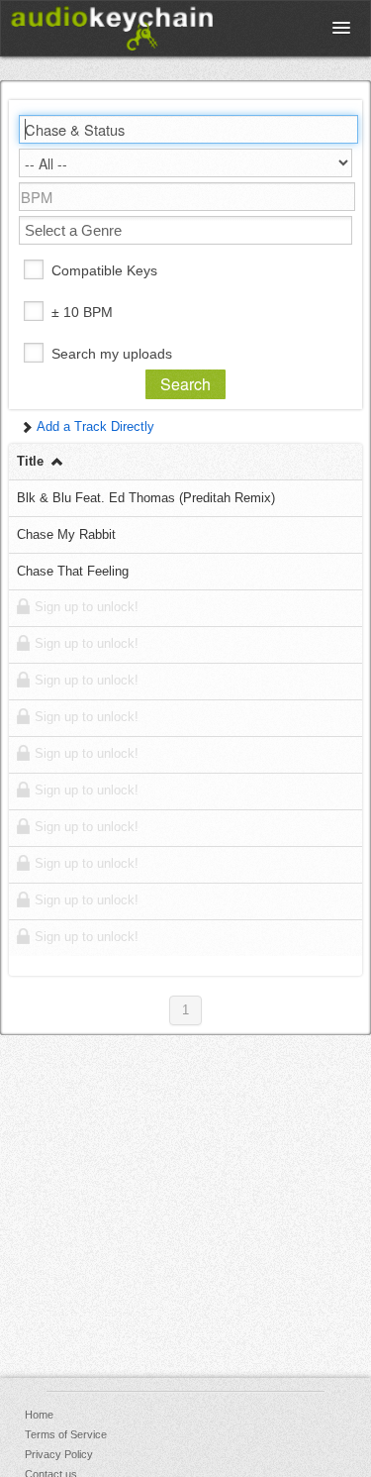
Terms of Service (66, 1434)
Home (39, 1415)
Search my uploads (111, 354)
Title (32, 461)
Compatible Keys (104, 270)
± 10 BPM (82, 312)
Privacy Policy (59, 1454)
